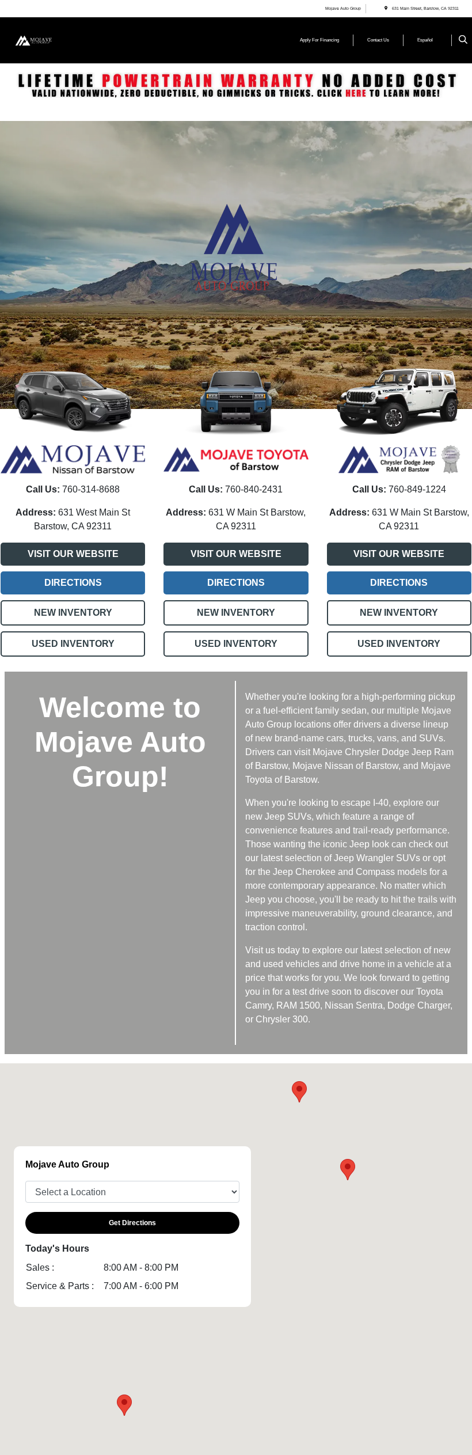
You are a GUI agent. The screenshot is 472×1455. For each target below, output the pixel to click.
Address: (36, 512)
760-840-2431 (253, 489)
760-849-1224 (416, 489)
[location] (386, 8)
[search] (463, 40)
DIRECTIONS (73, 583)
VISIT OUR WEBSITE (73, 554)
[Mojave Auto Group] (44, 39)
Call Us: (43, 489)
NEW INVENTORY (73, 612)
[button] (124, 1405)
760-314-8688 (90, 489)
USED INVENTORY (73, 644)
